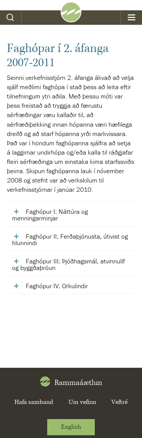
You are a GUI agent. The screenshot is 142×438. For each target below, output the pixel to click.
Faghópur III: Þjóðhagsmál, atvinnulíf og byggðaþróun (68, 264)
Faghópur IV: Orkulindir (57, 286)
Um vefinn (82, 402)
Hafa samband (33, 402)
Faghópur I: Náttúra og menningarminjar (50, 214)
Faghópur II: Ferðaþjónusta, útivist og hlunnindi (70, 239)
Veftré (119, 402)
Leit (10, 17)
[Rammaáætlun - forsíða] (71, 20)
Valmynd (131, 17)
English (71, 427)
